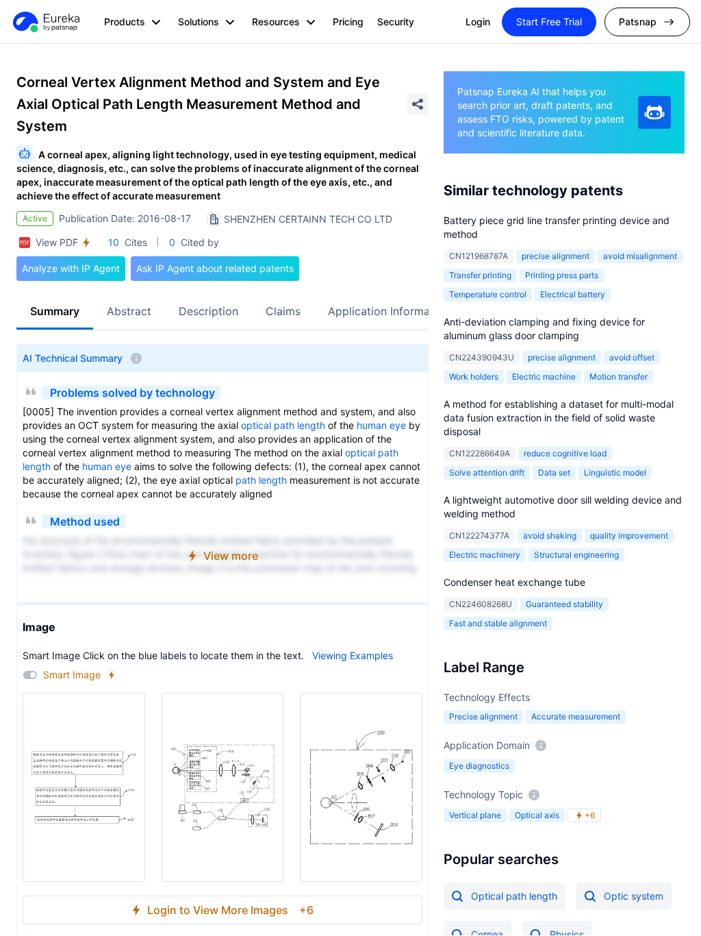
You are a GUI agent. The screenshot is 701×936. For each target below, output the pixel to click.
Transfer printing (480, 275)
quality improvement (629, 535)
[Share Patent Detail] (418, 104)
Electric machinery (484, 555)
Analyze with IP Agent (71, 268)
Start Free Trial (549, 21)
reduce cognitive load (565, 453)
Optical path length (514, 896)
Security (395, 21)
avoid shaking (549, 535)
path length (261, 480)
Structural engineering (576, 555)
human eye (381, 425)
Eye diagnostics (479, 766)
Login (478, 21)
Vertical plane (475, 815)
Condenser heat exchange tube (514, 582)
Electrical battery (572, 294)
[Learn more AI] (654, 112)
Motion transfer (618, 376)
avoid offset (631, 357)
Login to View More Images (230, 910)
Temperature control (487, 294)
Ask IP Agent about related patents (215, 268)
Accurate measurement (575, 716)
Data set (554, 472)
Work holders (473, 376)
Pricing (348, 21)
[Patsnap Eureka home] (45, 22)
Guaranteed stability (564, 604)
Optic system (633, 896)
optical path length (283, 425)
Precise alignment (483, 716)
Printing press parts (561, 275)
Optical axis (537, 815)
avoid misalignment (640, 256)
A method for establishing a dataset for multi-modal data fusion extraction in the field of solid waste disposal (559, 417)
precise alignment (555, 256)
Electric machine (544, 376)
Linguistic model (615, 472)
